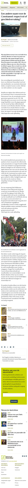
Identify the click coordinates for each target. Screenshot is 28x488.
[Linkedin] (13, 347)
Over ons (3, 467)
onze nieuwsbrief (13, 461)
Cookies (17, 485)
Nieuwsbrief (4, 7)
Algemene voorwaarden (20, 480)
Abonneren (14, 3)
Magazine (12, 7)
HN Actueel (20, 7)
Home (2, 10)
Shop (2, 472)
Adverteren (3, 474)
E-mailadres (5, 392)
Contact (3, 482)
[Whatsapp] (7, 347)
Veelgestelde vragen (6, 480)
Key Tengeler (4, 39)
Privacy (16, 482)
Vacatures (17, 469)
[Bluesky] (1, 347)
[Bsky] (24, 456)
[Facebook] (4, 347)
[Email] (10, 347)
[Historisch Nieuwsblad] (4, 3)
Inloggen (17, 467)
